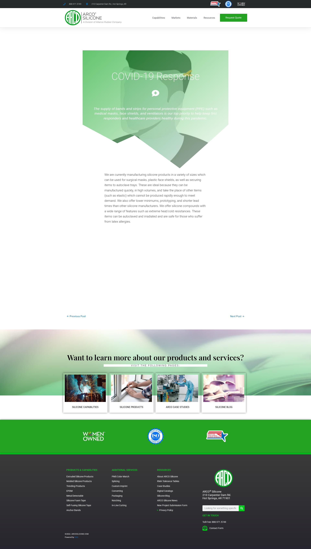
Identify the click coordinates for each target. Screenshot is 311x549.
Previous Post (76, 316)
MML (77, 537)
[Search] (242, 508)
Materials (192, 17)
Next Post (237, 316)
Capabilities (158, 17)
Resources (209, 17)
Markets (176, 17)
